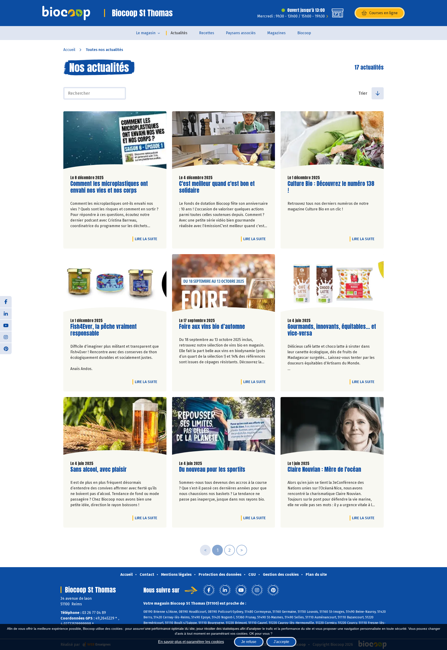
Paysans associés (241, 33)
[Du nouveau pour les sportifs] (223, 427)
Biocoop (304, 33)
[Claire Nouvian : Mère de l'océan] (332, 427)
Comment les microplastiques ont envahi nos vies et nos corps (109, 187)
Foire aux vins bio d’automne (212, 326)
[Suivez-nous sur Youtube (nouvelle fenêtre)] (6, 325)
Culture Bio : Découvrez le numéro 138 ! (331, 187)
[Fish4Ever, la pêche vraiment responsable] (114, 284)
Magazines (276, 33)
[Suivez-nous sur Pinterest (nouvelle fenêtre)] (6, 348)
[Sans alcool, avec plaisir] (114, 427)
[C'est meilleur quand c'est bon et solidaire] (223, 141)
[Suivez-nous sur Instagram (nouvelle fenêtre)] (6, 337)
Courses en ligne (383, 13)
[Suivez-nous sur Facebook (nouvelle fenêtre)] (6, 302)
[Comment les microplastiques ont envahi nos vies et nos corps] (114, 141)
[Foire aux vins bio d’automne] (223, 284)
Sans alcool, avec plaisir (98, 469)
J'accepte (281, 642)
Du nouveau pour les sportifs (212, 469)
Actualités (179, 33)
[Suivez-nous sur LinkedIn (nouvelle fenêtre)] (6, 313)
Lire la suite (147, 238)
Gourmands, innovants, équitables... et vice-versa (332, 330)
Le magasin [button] (146, 33)
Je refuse (248, 642)
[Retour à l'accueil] (66, 13)
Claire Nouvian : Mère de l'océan (324, 469)
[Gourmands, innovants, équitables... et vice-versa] (332, 284)
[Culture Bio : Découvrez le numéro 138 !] (332, 141)
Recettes (206, 33)
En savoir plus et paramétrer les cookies (191, 642)
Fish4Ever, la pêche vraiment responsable (103, 330)
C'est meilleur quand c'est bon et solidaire (217, 187)
